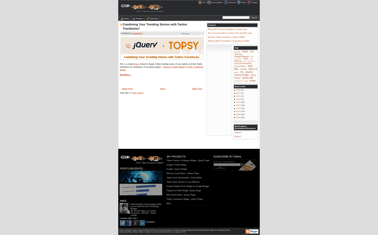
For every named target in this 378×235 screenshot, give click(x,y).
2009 (238, 115)
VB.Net (244, 69)
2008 (238, 117)
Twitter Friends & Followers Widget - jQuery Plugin (188, 160)
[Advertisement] (219, 90)
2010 (238, 111)
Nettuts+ (238, 132)
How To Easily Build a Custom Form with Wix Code (230, 33)
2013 (238, 102)
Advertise (154, 19)
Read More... (125, 75)
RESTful (238, 61)
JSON (245, 59)
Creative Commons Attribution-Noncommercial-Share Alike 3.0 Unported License (202, 230)
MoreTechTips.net (152, 230)
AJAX (245, 51)
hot (241, 72)
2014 (238, 99)
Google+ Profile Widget (176, 165)
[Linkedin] (142, 223)
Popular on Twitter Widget (174, 67)
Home (126, 19)
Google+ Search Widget (177, 169)
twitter (253, 80)
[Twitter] (123, 223)
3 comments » (137, 33)
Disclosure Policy (125, 232)
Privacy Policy (138, 232)
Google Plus (238, 59)
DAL (252, 56)
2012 (238, 105)
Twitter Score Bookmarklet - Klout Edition (184, 178)
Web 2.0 (253, 69)
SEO (244, 61)
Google (134, 215)
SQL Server (251, 61)
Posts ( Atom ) (138, 93)
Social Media (240, 66)
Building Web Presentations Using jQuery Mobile (228, 41)
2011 (238, 108)
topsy (246, 81)
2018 (238, 90)
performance (238, 81)
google (236, 72)
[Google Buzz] (136, 223)
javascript (247, 77)
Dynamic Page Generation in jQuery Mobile (226, 37)
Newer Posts (127, 89)
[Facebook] (129, 223)
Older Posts (197, 89)
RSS (204, 2)
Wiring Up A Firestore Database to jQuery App (227, 29)
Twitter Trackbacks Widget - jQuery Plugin (185, 199)
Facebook (232, 2)
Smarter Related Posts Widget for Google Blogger (188, 186)
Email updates (217, 2)
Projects (139, 19)
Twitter (243, 2)
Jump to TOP (180, 232)
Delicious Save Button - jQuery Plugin (183, 173)
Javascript (135, 213)
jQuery (137, 64)
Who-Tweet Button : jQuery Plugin (181, 195)
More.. (169, 203)
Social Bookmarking (243, 63)
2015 (238, 96)
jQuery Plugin (242, 75)
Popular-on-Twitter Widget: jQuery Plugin (184, 190)
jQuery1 (237, 136)
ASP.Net (238, 54)
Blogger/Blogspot (241, 56)
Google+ (254, 2)
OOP (251, 59)
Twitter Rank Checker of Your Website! (183, 182)
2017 (238, 93)
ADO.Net (237, 52)
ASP (252, 52)
